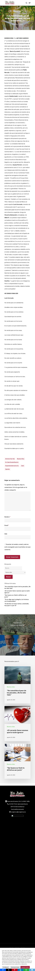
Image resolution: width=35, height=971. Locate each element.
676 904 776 (12, 804)
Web (5, 534)
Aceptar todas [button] (25, 967)
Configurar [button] (5, 967)
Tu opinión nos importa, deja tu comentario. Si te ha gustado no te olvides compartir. (15, 487)
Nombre (7, 517)
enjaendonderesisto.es (12, 465)
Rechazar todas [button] (15, 967)
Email (6, 525)
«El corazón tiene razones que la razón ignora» (17, 591)
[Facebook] (3, 970)
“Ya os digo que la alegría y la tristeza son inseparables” (16, 600)
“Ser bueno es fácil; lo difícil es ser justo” (15, 596)
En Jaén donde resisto (11, 462)
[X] (9, 970)
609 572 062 (14, 806)
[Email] (32, 970)
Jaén (22, 465)
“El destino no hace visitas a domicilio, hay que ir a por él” (16, 604)
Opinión (7, 469)
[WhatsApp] (26, 970)
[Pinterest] (15, 970)
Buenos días (17, 11)
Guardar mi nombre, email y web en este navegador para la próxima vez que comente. (17, 547)
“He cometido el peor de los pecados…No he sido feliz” (17, 587)
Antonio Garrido (10, 459)
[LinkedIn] (20, 970)
